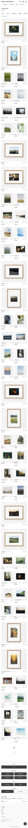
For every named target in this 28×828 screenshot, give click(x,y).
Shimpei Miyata (4, 135)
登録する (24, 801)
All (3, 13)
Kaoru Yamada (6, 403)
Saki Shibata (3, 101)
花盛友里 (16, 256)
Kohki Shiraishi (6, 162)
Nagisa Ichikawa (17, 101)
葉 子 (7, 204)
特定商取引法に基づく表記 (6, 820)
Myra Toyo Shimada (4, 84)
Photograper (11, 4)
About (17, 4)
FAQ (2, 811)
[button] (7, 13)
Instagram (3, 807)
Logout (2, 813)
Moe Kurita (7, 461)
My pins (7, 791)
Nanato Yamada (4, 118)
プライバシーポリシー (5, 818)
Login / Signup (20, 791)
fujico (6, 255)
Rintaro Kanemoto (8, 67)
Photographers (20, 773)
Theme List (8, 777)
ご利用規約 (3, 816)
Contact (2, 809)
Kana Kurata (3, 688)
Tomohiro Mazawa (4, 344)
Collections (5, 4)
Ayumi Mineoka (8, 551)
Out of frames (7, 784)
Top (14, 767)
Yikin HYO (17, 238)
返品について (3, 822)
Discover (23, 4)
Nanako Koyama (17, 84)
